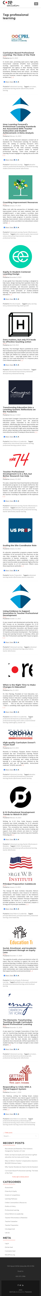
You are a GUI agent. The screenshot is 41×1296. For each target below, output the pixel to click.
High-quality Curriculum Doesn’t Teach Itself (19, 743)
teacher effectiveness (22, 88)
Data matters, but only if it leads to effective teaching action (19, 341)
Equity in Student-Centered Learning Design (16, 273)
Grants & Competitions (12, 1195)
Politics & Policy (10, 1206)
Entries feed (9, 1247)
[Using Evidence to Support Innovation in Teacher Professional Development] (20, 596)
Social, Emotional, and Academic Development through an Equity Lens (19, 950)
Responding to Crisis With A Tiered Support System (17, 1088)
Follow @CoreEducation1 (20, 1177)
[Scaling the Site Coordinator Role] (20, 530)
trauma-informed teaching (27, 1124)
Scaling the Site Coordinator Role (20, 545)
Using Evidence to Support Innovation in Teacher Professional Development (20, 613)
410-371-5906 (20, 1276)
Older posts (7, 1132)
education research (21, 507)
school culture (20, 720)
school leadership (13, 917)
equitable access (20, 982)
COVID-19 (18, 846)
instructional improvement (16, 236)
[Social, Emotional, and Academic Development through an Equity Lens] (20, 934)
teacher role (21, 722)
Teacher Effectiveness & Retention (19, 369)
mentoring (28, 236)
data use (5, 371)
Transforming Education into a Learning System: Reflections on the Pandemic (19, 409)
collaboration (7, 443)
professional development (16, 166)
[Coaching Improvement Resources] (20, 187)
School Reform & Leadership (18, 441)
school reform (29, 649)
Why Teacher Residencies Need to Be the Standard (21, 1167)
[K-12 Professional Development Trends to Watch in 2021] (20, 797)
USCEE (7, 1233)
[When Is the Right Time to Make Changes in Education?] (20, 669)
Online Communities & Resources (16, 1202)
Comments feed (10, 1251)
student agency (12, 722)
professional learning (9, 88)
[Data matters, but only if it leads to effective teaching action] (20, 324)
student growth (24, 306)
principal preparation (23, 915)
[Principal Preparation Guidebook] (20, 869)
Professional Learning (15, 86)
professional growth (17, 509)
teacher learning (21, 511)
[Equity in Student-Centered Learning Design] (20, 257)
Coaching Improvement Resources (20, 202)
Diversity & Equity (14, 304)
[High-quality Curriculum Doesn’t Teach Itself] (20, 734)
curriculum (32, 86)
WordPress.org (10, 1255)
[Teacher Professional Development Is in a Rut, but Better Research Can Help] (20, 460)
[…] (12, 77)
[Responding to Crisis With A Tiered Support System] (20, 1074)
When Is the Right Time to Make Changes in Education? (19, 686)
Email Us (20, 1271)
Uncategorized (10, 1229)
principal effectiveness (9, 915)
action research (20, 234)
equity (27, 234)
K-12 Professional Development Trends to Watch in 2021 (19, 813)
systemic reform (21, 445)
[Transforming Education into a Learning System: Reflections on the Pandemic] (20, 392)
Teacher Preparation (15, 575)
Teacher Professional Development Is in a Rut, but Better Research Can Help (17, 474)
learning (31, 443)
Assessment (9, 1187)
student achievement (9, 168)
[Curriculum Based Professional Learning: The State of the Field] (20, 37)
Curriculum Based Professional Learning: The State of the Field (19, 54)
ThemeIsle (28, 1292)
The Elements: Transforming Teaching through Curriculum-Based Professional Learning (18, 1022)
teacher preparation (28, 577)
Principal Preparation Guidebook (19, 884)
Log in (7, 1243)
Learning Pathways (11, 1199)
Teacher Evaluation (11, 1221)
